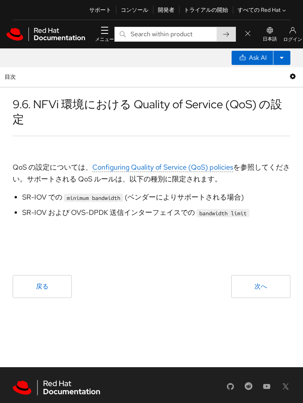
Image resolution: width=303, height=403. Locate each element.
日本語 (270, 39)
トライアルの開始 (206, 9)
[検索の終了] (247, 34)
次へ (260, 286)
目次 (11, 76)
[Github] (230, 389)
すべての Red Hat (259, 9)
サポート (100, 9)
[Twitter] (285, 389)
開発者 (166, 9)
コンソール (134, 9)
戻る (42, 286)
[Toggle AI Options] (281, 58)
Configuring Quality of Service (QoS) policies (162, 167)
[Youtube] (266, 389)
